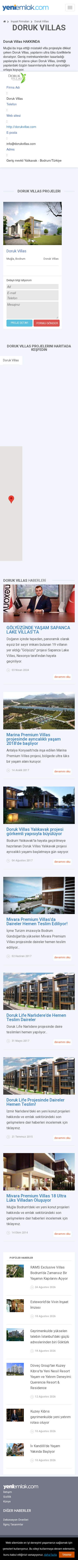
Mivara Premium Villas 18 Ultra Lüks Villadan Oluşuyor (36, 1198)
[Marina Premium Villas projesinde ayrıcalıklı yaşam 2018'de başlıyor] (39, 710)
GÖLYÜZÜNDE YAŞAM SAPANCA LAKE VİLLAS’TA (38, 630)
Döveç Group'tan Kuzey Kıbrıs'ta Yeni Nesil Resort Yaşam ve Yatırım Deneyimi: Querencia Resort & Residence (51, 1377)
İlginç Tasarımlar (13, 1524)
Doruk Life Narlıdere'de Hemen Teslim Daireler (36, 1017)
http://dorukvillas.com (21, 127)
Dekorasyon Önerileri (15, 1519)
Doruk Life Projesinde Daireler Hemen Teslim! (35, 1102)
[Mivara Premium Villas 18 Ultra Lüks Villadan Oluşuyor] (39, 1171)
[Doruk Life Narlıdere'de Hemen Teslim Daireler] (39, 991)
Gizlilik (7, 1496)
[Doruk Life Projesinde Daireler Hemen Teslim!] (39, 1075)
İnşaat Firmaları (20, 21)
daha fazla (50, 1554)
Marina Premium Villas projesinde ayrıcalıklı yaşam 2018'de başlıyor (33, 739)
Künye (7, 1501)
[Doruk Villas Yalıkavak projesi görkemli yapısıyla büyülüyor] (39, 805)
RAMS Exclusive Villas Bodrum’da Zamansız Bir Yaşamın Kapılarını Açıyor (49, 1273)
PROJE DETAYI (19, 322)
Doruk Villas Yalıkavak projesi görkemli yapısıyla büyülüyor (34, 831)
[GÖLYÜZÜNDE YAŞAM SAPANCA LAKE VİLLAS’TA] (39, 603)
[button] (11, 499)
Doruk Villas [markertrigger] (11, 360)
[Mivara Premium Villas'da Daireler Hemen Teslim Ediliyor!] (39, 895)
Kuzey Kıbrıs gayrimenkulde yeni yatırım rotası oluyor (50, 1417)
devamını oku (62, 676)
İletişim (7, 1492)
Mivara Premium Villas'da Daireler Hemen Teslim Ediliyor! (37, 921)
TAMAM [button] (66, 1554)
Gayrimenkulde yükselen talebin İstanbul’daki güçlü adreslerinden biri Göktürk (49, 1336)
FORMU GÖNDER (47, 323)
